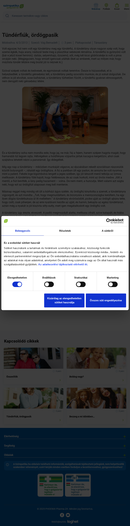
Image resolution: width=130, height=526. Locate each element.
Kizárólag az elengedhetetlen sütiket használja (64, 300)
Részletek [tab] (65, 230)
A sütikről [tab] (107, 230)
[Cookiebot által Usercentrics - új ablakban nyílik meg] (111, 221)
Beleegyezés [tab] (22, 230)
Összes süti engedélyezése (106, 300)
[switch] (49, 284)
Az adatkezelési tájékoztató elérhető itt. (63, 264)
